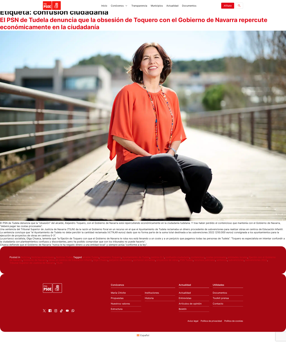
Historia (149, 298)
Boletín (182, 309)
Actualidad (172, 5)
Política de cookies (233, 321)
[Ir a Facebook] (50, 311)
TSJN (59, 262)
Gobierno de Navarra (35, 260)
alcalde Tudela (91, 257)
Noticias (25, 257)
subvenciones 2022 (256, 260)
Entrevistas (185, 298)
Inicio (104, 5)
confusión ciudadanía (177, 257)
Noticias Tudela (64, 257)
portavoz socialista (144, 260)
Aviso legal (193, 321)
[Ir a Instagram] (55, 311)
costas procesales (216, 257)
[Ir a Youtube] (67, 311)
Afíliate (228, 5)
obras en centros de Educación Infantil (70, 260)
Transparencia (139, 5)
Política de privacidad (211, 321)
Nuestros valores (120, 303)
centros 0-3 (157, 257)
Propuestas (117, 298)
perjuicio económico (120, 260)
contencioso (198, 257)
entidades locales (237, 257)
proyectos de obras (167, 260)
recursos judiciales (204, 260)
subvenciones (236, 260)
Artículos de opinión (190, 303)
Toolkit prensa (221, 298)
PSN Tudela (186, 260)
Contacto (218, 303)
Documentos (189, 5)
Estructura (116, 309)
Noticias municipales (43, 257)
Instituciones (152, 292)
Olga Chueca (100, 260)
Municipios (157, 5)
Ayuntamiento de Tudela (136, 257)
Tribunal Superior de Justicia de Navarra (32, 262)
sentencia (221, 260)
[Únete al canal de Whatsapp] (73, 311)
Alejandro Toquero (110, 257)
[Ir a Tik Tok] (61, 311)
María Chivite (118, 292)
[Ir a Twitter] (44, 311)
